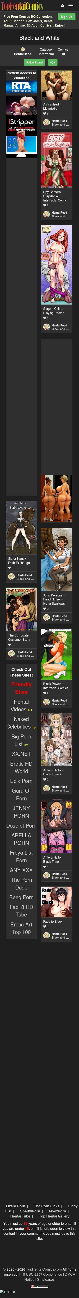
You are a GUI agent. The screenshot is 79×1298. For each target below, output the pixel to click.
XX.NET (21, 753)
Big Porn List (21, 740)
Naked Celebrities (18, 722)
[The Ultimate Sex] (21, 105)
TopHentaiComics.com (44, 1269)
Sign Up (67, 16)
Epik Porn (21, 780)
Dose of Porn (21, 825)
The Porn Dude (21, 883)
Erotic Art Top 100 (21, 928)
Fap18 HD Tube (21, 910)
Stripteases (46, 1279)
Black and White (63, 124)
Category (46, 51)
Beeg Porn (21, 897)
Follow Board (34, 62)
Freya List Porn (21, 856)
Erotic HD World (21, 767)
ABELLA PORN (21, 838)
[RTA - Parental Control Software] (21, 86)
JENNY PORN (21, 811)
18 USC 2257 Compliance (41, 1274)
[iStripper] (21, 137)
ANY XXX (21, 870)
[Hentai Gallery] (56, 498)
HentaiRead (59, 121)
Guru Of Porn (21, 794)
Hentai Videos (20, 705)
